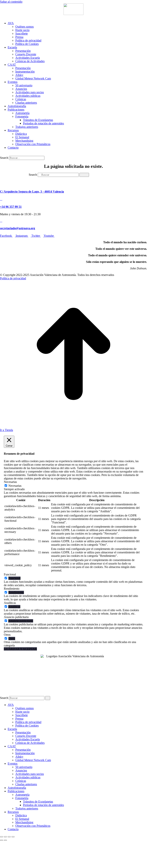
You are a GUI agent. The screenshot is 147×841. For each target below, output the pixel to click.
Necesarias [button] (10, 481)
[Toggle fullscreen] (9, 836)
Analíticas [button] (10, 602)
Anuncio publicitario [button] (16, 617)
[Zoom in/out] (13, 836)
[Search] (84, 175)
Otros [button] (7, 634)
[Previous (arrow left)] (1, 840)
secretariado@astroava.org (17, 228)
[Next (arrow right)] (5, 840)
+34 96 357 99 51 (11, 206)
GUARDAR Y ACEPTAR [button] (20, 649)
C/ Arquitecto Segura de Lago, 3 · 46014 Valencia (32, 191)
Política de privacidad (13, 278)
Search (4, 157)
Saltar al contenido (11, 1)
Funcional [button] (10, 574)
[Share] (5, 836)
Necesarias (14, 485)
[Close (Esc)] (1, 836)
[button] (2, 16)
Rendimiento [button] (11, 588)
